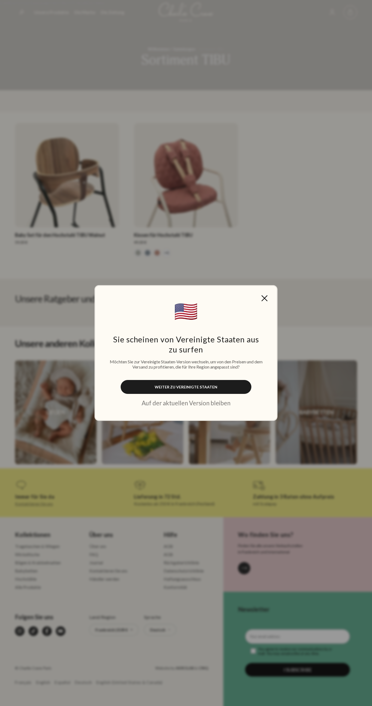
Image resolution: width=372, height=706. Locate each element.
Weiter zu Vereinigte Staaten (186, 387)
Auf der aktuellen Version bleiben (186, 403)
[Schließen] (264, 298)
